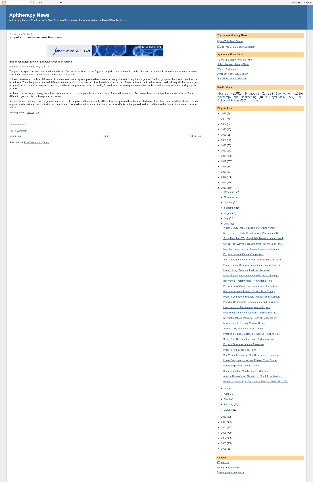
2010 (224, 422)
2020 (224, 145)
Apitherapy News (29, 15)
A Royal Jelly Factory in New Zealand (243, 328)
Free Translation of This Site (232, 78)
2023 (224, 129)
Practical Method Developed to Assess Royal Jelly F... (252, 334)
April (226, 393)
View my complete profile (230, 472)
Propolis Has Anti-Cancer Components (243, 254)
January (228, 409)
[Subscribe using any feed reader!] (230, 41)
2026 (224, 113)
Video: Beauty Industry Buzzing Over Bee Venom (249, 228)
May (226, 388)
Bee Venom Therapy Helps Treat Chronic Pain (247, 280)
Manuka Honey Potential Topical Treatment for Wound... (252, 249)
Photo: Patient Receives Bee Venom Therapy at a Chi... (252, 265)
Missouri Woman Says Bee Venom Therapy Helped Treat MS (255, 381)
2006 (224, 443)
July (226, 218)
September (230, 207)
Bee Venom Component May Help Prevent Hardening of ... (254, 355)
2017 (224, 161)
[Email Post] (37, 112)
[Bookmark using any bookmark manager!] (236, 46)
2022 (224, 134)
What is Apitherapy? (227, 69)
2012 (224, 187)
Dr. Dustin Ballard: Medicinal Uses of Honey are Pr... (250, 318)
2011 (224, 416)
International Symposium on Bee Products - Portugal (251, 275)
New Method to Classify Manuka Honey (244, 323)
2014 (224, 177)
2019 (224, 150)
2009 (224, 427)
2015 (224, 172)
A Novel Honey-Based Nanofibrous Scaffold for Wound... (253, 376)
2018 (224, 156)
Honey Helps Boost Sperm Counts (241, 365)
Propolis (252, 93)
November (229, 197)
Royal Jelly (277, 97)
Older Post (196, 136)
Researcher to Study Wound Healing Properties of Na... (252, 233)
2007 (224, 438)
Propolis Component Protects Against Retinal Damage (251, 296)
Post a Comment (18, 131)
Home (106, 136)
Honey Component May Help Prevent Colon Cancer (250, 360)
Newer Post (15, 136)
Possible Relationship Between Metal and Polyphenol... (252, 302)
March (227, 399)
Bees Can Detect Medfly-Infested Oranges (245, 371)
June (227, 223)
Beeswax (250, 101)
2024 (224, 124)
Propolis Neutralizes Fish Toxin (239, 349)
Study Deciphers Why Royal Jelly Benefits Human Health (253, 238)
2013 (224, 182)
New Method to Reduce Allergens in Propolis (246, 307)
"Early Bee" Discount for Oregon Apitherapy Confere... (251, 339)
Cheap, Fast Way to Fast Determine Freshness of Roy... (253, 243)
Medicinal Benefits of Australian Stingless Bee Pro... (250, 312)
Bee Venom (284, 93)
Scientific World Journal (21, 66)
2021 (224, 140)
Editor (225, 463)
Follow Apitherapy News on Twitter (235, 59)
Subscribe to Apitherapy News (233, 64)
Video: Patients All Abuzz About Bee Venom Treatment (252, 259)
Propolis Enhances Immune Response (35, 37)
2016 (224, 166)
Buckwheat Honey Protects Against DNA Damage (249, 291)
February (229, 404)
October (228, 202)
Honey (223, 93)
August (228, 213)
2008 (224, 432)
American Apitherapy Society (232, 73)
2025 (224, 119)
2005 (224, 448)
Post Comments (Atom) (36, 142)
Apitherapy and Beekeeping (236, 97)
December (229, 192)
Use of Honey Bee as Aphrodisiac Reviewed (246, 270)
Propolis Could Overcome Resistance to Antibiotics (250, 286)
